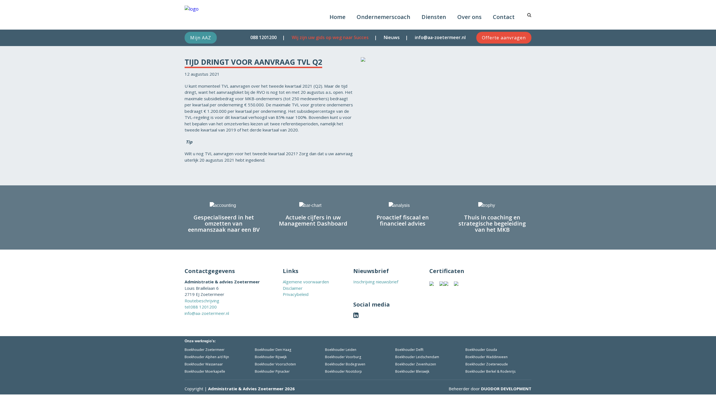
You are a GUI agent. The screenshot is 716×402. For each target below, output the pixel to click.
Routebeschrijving (202, 300)
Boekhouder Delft (409, 349)
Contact (504, 17)
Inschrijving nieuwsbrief (375, 281)
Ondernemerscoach (383, 17)
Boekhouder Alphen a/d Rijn (207, 357)
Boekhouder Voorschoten (275, 364)
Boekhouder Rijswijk (271, 357)
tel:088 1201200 (201, 307)
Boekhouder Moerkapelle (205, 371)
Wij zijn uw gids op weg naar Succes (330, 37)
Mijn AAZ (200, 38)
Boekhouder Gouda (481, 349)
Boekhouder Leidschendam (417, 357)
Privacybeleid (295, 294)
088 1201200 (263, 37)
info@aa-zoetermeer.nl (440, 37)
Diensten (433, 17)
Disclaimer (293, 288)
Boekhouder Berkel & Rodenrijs (490, 371)
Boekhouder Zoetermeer (205, 349)
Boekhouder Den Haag (273, 349)
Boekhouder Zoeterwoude (486, 364)
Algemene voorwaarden (306, 281)
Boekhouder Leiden (340, 349)
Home (337, 17)
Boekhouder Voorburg (343, 357)
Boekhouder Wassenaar (204, 364)
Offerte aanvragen (504, 38)
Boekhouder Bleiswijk (412, 371)
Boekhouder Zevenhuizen (415, 364)
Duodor (506, 388)
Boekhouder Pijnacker (272, 371)
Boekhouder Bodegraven (345, 364)
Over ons (469, 17)
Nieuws (392, 37)
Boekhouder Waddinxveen (486, 357)
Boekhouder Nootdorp (343, 371)
